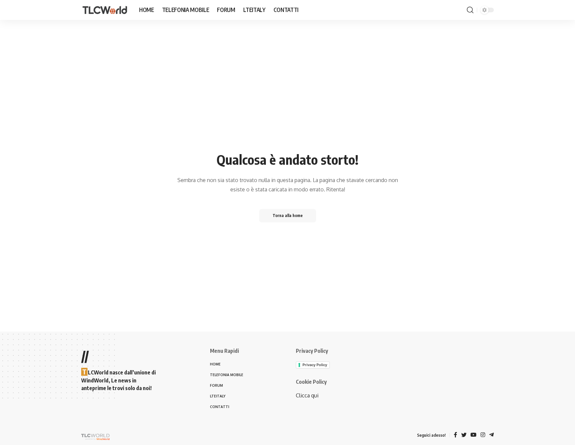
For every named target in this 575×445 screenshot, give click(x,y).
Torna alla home (288, 215)
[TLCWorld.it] (104, 10)
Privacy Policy (314, 364)
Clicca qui (307, 395)
